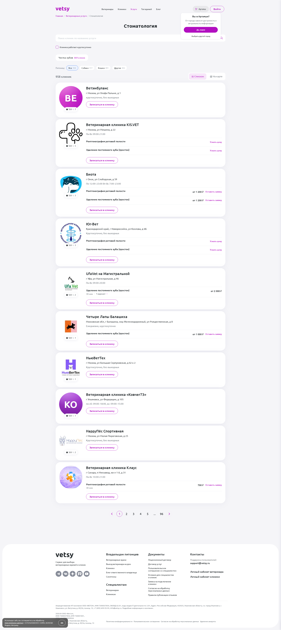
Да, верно (201, 30)
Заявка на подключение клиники (159, 582)
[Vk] (65, 573)
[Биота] (71, 184)
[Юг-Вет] (71, 233)
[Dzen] (73, 573)
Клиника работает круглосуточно (75, 47)
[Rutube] (80, 573)
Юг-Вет (92, 224)
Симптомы (111, 576)
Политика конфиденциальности (119, 621)
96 (161, 514)
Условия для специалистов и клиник (161, 576)
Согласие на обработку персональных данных (159, 589)
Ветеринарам (112, 590)
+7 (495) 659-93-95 (101, 608)
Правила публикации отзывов (162, 595)
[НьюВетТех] (71, 367)
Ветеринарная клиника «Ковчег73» (116, 394)
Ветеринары (107, 9)
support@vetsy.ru (200, 563)
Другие (119, 68)
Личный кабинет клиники (205, 576)
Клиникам (111, 594)
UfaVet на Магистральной (108, 274)
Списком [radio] (199, 76)
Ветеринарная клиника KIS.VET (112, 125)
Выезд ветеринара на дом (118, 564)
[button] (154, 292)
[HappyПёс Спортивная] (71, 440)
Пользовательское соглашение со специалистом (162, 569)
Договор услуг (155, 564)
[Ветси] (63, 8)
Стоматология (96, 15)
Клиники (122, 9)
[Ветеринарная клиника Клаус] (71, 477)
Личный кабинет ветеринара (206, 571)
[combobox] (140, 38)
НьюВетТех (95, 358)
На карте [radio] (217, 76)
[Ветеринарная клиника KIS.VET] (71, 134)
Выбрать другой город (201, 36)
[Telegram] (58, 573)
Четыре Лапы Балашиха (106, 317)
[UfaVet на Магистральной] (71, 283)
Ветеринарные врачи (116, 559)
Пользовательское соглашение (147, 621)
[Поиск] (222, 38)
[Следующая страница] (169, 514)
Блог (158, 9)
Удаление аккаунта (208, 621)
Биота (91, 174)
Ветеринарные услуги (77, 15)
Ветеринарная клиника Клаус (111, 468)
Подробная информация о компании (137, 608)
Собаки (87, 68)
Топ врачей (146, 9)
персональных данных (14, 623)
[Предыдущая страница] (112, 514)
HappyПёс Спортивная (105, 431)
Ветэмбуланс (97, 88)
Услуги (134, 9)
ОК (62, 623)
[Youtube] (87, 573)
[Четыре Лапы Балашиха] (71, 326)
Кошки (103, 68)
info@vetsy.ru (115, 608)
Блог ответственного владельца (121, 572)
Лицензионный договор (159, 559)
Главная (60, 15)
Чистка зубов (72, 57)
